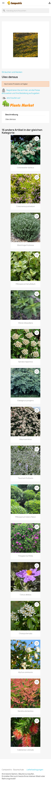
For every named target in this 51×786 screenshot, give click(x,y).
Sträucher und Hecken (12, 72)
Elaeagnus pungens (25, 400)
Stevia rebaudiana (25, 323)
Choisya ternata (25, 633)
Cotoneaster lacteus (25, 167)
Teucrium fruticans (25, 478)
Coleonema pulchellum (25, 206)
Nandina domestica (25, 711)
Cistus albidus (25, 595)
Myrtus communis (25, 672)
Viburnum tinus (25, 439)
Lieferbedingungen (35, 769)
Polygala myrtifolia (25, 556)
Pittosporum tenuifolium (25, 284)
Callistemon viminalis (25, 750)
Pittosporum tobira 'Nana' (25, 517)
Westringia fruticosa (25, 245)
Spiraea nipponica (25, 362)
